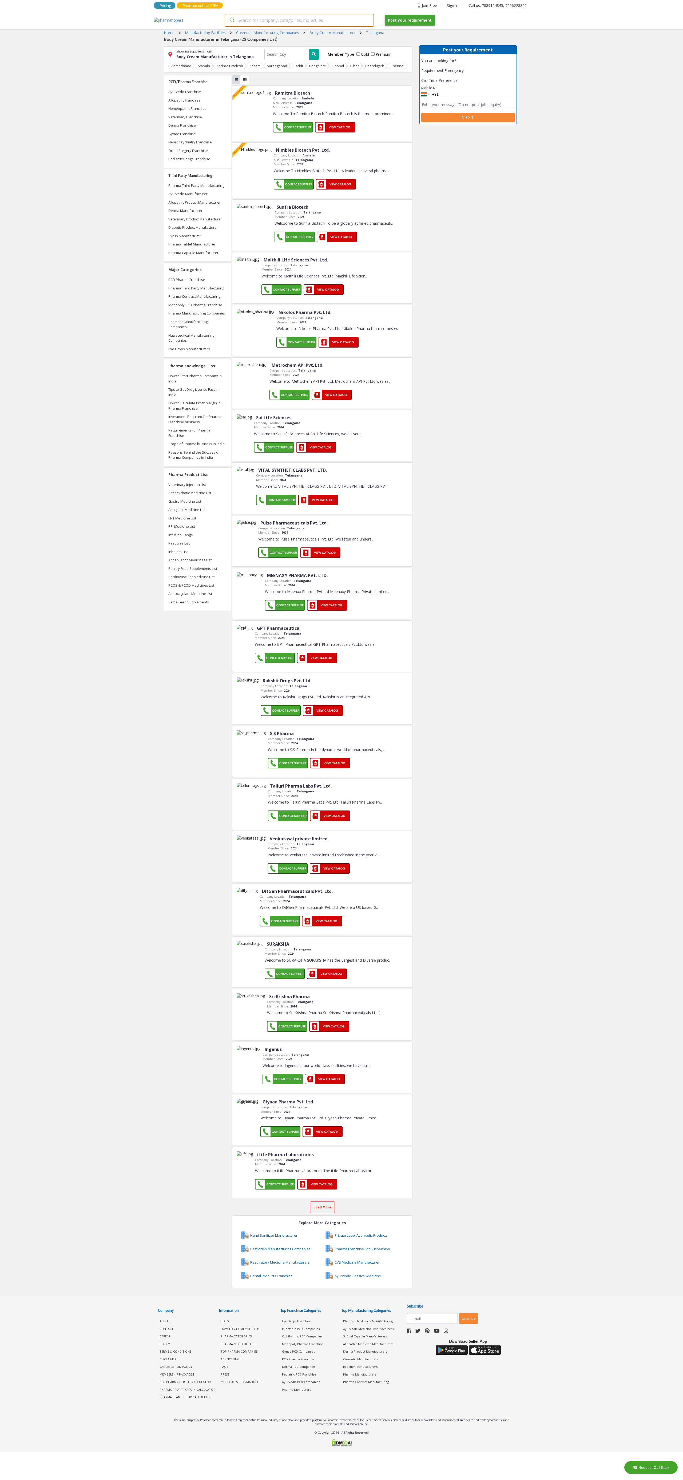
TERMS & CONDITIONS (175, 1351)
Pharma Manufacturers (359, 1374)
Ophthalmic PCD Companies (302, 1336)
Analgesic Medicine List (186, 509)
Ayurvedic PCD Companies (301, 1382)
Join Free (429, 5)
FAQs (224, 1367)
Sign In (452, 5)
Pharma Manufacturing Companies (196, 313)
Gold (364, 54)
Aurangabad (277, 65)
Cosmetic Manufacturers (360, 1359)
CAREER (165, 1336)
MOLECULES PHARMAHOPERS (241, 1382)
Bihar (354, 65)
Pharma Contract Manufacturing (194, 296)
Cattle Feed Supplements (188, 602)
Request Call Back (653, 1467)
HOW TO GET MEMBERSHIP (240, 1329)
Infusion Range (180, 535)
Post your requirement (410, 20)
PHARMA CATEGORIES (236, 1336)
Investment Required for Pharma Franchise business (194, 419)
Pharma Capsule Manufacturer (193, 252)
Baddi (298, 65)
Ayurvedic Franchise (184, 91)
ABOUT (165, 1321)
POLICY (165, 1344)
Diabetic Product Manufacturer (193, 227)
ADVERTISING (230, 1359)
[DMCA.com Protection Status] (341, 1443)
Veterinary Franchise (185, 117)
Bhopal (338, 65)
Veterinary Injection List (187, 484)
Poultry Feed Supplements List (192, 568)
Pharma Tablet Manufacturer (191, 244)
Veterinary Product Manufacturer (195, 219)
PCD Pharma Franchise (186, 279)
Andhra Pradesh (229, 65)
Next (468, 117)
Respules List (179, 543)
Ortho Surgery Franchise (188, 150)
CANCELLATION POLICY (176, 1367)
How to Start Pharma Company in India (195, 378)
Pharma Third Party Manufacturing (196, 185)
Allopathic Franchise (184, 100)
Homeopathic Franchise (187, 108)
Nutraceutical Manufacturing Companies (191, 338)
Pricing (165, 5)
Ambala (204, 65)
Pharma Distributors (296, 1390)
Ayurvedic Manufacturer (188, 193)
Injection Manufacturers (360, 1367)
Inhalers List (178, 551)
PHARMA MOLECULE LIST (238, 1344)
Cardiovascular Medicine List (191, 576)
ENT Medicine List (182, 518)
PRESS (225, 1374)
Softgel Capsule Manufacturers (365, 1336)
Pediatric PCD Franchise (299, 1374)
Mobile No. (429, 87)
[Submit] (231, 20)
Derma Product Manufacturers (365, 1351)
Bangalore (317, 65)
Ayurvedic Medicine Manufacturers (368, 1329)
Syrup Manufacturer (184, 235)
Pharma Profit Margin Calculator (187, 1390)
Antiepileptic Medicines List (190, 560)
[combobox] (299, 20)
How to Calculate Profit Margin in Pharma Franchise (194, 406)
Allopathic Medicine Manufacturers (368, 1344)
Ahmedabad (181, 65)
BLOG (225, 1321)
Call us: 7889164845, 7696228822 (498, 5)
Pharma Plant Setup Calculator (186, 1397)
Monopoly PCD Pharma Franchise (195, 305)
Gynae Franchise (182, 133)
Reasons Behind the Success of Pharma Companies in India (194, 455)
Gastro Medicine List (184, 501)
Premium (383, 54)
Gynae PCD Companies (298, 1351)
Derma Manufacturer (185, 210)
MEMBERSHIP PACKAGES (177, 1374)
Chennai (397, 65)
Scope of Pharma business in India (196, 443)
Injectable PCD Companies (301, 1329)
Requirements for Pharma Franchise (189, 433)
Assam (254, 65)
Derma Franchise (182, 125)
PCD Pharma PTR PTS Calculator (185, 1382)
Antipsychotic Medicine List (189, 492)
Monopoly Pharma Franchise (302, 1344)
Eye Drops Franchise (296, 1321)
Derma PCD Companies (298, 1367)
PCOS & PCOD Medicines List (191, 585)
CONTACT (166, 1329)
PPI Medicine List (181, 526)
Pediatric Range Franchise (189, 158)
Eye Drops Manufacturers (189, 348)
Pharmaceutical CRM (200, 5)
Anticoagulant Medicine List (190, 593)
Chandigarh (374, 65)
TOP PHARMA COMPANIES (239, 1351)
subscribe (468, 1318)
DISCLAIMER (168, 1359)
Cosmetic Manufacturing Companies (188, 324)
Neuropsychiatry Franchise (190, 142)
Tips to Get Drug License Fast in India (193, 392)
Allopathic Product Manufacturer (194, 202)
